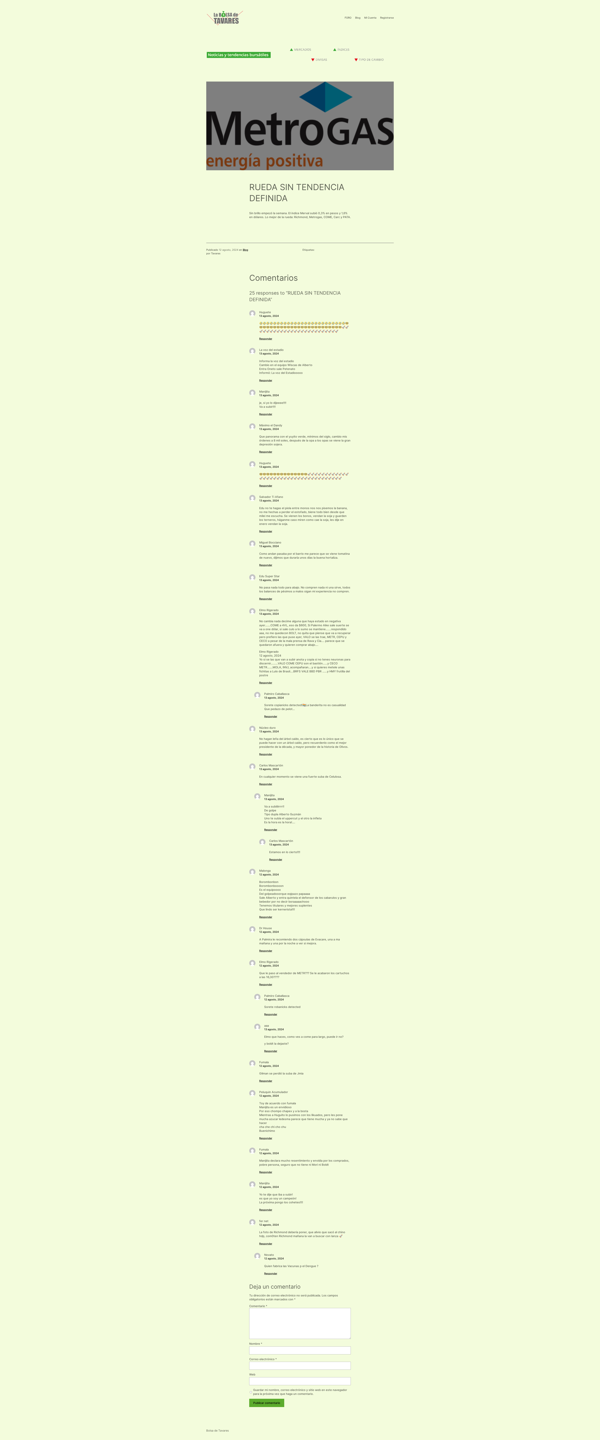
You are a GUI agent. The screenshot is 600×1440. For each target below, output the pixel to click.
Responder (265, 338)
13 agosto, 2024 (269, 315)
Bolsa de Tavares (217, 1430)
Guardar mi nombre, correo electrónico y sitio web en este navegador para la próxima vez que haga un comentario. (300, 1391)
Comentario (258, 1306)
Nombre (255, 1343)
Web (252, 1374)
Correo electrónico (263, 1359)
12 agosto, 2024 (269, 874)
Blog (245, 249)
